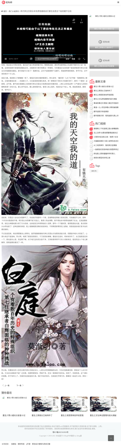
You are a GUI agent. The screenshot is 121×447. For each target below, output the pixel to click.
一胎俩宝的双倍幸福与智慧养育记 (106, 149)
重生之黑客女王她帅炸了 (103, 91)
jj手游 (28, 444)
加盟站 (13, 444)
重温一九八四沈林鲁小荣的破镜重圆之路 (106, 107)
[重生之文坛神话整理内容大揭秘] (103, 404)
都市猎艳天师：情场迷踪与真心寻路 (106, 116)
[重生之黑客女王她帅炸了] (45, 404)
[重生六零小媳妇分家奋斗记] (16, 404)
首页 (5, 11)
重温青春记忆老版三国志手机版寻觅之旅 (106, 103)
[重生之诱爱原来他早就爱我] (74, 404)
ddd (93, 171)
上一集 (5, 385)
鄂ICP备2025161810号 (60, 432)
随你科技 (21, 444)
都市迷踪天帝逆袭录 (101, 111)
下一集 (20, 385)
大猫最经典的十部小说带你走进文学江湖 (106, 141)
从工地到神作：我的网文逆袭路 (105, 145)
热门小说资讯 (14, 11)
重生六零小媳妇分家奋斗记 (104, 86)
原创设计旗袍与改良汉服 (41, 444)
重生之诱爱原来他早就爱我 (104, 95)
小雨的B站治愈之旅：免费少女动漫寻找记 (106, 137)
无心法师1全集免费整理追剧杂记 (106, 133)
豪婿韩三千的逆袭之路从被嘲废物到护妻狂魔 (106, 129)
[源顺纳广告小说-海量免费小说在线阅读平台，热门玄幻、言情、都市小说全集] (7, 2)
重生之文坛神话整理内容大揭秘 (105, 99)
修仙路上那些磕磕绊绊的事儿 (104, 153)
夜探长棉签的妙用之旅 (102, 158)
